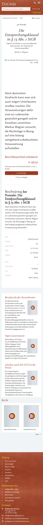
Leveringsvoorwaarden (12, 498)
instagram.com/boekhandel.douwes (17, 521)
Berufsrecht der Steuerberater (20, 297)
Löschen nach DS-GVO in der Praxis (20, 366)
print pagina (36, 18)
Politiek (7, 478)
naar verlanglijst (22, 177)
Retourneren (9, 495)
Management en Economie (10, 18)
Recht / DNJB (9, 467)
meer (37, 434)
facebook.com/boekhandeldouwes (17, 518)
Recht (21, 18)
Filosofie (8, 470)
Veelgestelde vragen (11, 489)
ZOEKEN (35, 9)
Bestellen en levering (12, 492)
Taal (6, 481)
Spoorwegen (9, 464)
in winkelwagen (21, 173)
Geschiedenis (9, 475)
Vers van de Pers (10, 461)
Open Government (14, 335)
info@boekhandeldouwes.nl (14, 516)
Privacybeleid (9, 501)
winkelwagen (37, 12)
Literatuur (8, 472)
